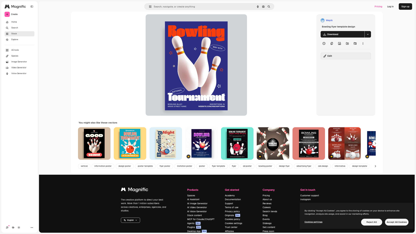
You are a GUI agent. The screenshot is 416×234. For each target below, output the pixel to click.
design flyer (284, 166)
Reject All (371, 222)
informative (340, 166)
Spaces (191, 195)
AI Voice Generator (197, 211)
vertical (84, 166)
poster (202, 166)
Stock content (194, 215)
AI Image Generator (197, 203)
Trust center (231, 227)
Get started (232, 189)
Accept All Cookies (397, 222)
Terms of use (231, 207)
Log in (390, 6)
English (130, 220)
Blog (265, 215)
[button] (130, 220)
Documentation (233, 199)
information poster (103, 166)
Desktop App (196, 231)
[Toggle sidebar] (31, 6)
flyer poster (165, 166)
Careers (267, 207)
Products (192, 189)
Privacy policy (232, 211)
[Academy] (13, 227)
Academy (230, 195)
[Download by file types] (367, 34)
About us (267, 199)
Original (166, 20)
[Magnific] (134, 190)
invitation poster (184, 166)
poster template (145, 166)
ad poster (247, 166)
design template (359, 166)
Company (269, 189)
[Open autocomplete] (148, 6)
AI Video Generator (197, 207)
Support (229, 203)
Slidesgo (267, 223)
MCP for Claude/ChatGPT (200, 219)
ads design (323, 166)
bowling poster (265, 166)
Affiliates (229, 231)
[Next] (375, 143)
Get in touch (307, 189)
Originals (232, 215)
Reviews (267, 203)
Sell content (269, 227)
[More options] (363, 43)
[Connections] (7, 227)
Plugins (193, 227)
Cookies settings (233, 223)
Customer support (309, 195)
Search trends (270, 211)
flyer (234, 166)
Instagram (305, 199)
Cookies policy (232, 219)
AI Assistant (193, 199)
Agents (193, 223)
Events (266, 219)
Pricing (378, 6)
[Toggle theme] (18, 227)
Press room (268, 231)
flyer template (218, 166)
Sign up (405, 6)
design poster (124, 166)
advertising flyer (304, 166)
